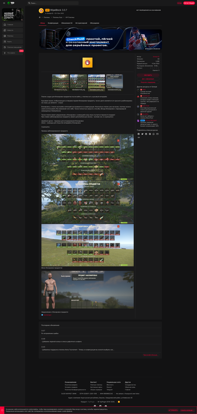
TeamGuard (145, 96)
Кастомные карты (96, 387)
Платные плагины (96, 385)
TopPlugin (91, 402)
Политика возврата (71, 385)
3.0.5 (43, 347)
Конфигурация (53, 23)
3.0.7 (43, 331)
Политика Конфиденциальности (75, 389)
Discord (109, 387)
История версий (81, 23)
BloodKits (144, 114)
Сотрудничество (130, 385)
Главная (127, 389)
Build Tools (145, 106)
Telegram (110, 389)
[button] (4, 3)
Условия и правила (71, 387)
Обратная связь (130, 387)
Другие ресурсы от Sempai (147, 87)
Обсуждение (94, 23)
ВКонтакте (110, 385)
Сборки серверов (96, 389)
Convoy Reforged (149, 120)
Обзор (42, 23)
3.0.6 (43, 339)
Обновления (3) (66, 23)
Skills (143, 89)
